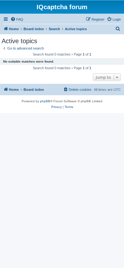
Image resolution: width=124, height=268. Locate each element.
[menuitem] (16, 19)
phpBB (45, 101)
